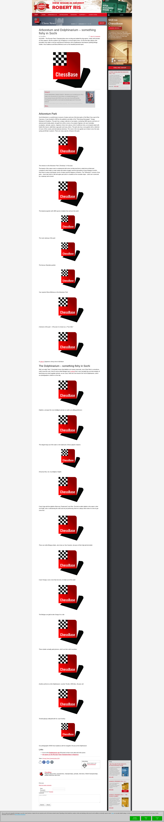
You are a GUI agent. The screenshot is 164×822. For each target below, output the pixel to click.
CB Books (73, 14)
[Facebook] (44, 762)
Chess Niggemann (91, 764)
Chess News (49, 23)
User (41, 788)
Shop (36, 14)
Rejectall (146, 818)
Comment (41, 793)
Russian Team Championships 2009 (51, 758)
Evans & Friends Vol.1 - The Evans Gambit (118, 795)
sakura (42, 361)
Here (113, 813)
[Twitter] (48, 762)
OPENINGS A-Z (52, 14)
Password (42, 790)
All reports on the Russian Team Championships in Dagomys (60, 754)
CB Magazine (63, 14)
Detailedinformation (135, 818)
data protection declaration (20, 814)
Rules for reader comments (45, 785)
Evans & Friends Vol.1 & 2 (117, 781)
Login (121, 15)
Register (51, 791)
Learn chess (93, 14)
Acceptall (157, 818)
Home (43, 14)
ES (88, 23)
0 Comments (97, 36)
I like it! (92, 36)
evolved (72, 371)
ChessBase (48, 772)
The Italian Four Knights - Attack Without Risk (118, 764)
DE (85, 23)
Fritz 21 (47, 92)
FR (90, 23)
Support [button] (82, 14)
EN (87, 23)
